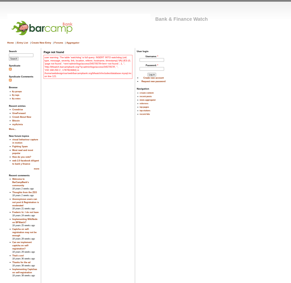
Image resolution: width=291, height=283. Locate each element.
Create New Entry (41, 42)
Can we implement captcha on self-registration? (22, 245)
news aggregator (148, 100)
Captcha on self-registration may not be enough (24, 232)
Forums (58, 42)
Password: (152, 65)
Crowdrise (17, 109)
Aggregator (72, 42)
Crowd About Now (21, 117)
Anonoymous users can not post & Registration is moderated (25, 202)
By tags (15, 95)
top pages (144, 107)
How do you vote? (21, 157)
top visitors (145, 110)
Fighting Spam (20, 146)
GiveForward (19, 113)
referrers (144, 103)
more (36, 168)
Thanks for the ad (21, 262)
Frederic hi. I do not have (25, 212)
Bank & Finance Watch (181, 19)
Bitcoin (16, 120)
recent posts (146, 96)
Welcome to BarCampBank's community (20, 182)
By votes (16, 98)
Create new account (153, 78)
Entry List (22, 42)
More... (12, 129)
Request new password (153, 81)
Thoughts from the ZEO (24, 192)
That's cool (18, 255)
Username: (152, 56)
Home (10, 42)
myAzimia (17, 124)
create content (147, 93)
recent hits (145, 114)
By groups (17, 91)
